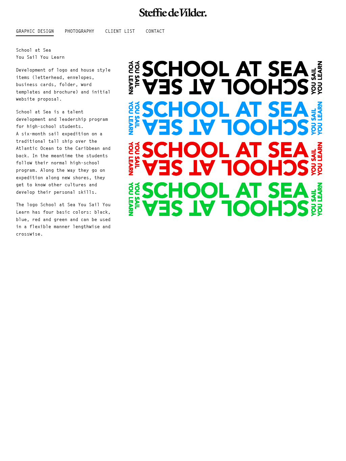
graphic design (35, 31)
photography (79, 31)
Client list (120, 31)
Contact (155, 31)
